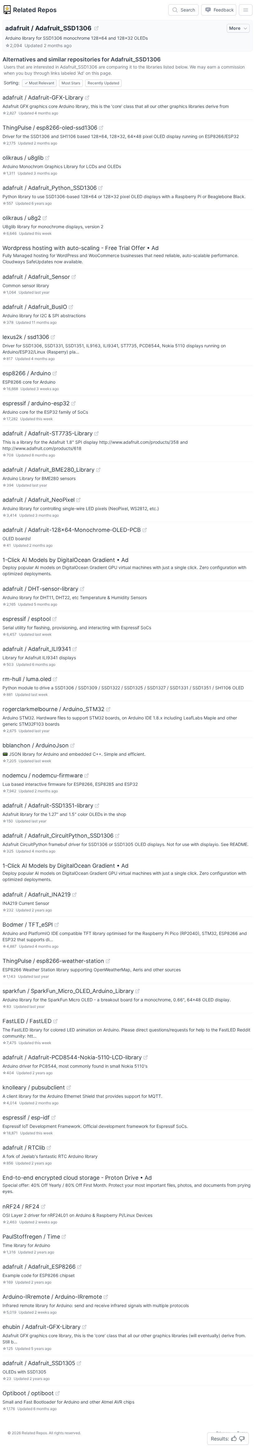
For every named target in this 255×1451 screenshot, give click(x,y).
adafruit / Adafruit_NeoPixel (38, 499)
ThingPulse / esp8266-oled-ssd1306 (49, 127)
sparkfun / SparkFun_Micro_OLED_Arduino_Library (68, 991)
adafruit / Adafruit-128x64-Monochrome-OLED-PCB (71, 530)
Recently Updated (103, 83)
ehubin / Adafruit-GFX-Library (41, 1327)
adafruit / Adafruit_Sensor (36, 277)
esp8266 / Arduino (26, 373)
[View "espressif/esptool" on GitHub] (54, 618)
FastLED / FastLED (27, 1021)
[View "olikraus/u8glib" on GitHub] (47, 157)
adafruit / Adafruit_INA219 (36, 894)
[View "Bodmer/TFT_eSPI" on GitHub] (56, 924)
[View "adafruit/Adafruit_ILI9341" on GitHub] (74, 649)
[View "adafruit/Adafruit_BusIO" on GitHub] (70, 307)
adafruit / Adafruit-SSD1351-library (47, 805)
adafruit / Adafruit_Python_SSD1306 (49, 188)
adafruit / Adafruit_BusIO (34, 307)
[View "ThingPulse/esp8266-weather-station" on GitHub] (107, 961)
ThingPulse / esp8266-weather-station (53, 961)
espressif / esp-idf (26, 1117)
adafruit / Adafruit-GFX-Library (42, 97)
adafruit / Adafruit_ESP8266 (39, 1266)
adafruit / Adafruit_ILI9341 (36, 649)
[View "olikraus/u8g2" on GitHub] (44, 218)
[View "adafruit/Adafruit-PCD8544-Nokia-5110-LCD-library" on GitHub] (145, 1057)
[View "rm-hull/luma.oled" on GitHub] (55, 679)
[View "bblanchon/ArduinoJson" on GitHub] (72, 745)
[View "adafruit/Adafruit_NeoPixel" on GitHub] (78, 499)
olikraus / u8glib (23, 157)
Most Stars (71, 83)
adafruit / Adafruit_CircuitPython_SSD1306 (58, 835)
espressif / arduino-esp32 (36, 403)
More (234, 28)
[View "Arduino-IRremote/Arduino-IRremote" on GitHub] (105, 1296)
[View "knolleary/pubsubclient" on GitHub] (68, 1087)
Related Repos (35, 10)
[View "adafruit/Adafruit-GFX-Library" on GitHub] (87, 97)
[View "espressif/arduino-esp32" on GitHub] (73, 403)
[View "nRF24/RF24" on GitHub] (43, 1206)
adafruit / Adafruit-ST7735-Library (47, 433)
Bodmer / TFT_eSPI (27, 924)
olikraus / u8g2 (21, 218)
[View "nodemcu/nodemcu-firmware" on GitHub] (86, 775)
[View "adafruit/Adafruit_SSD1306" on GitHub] (96, 28)
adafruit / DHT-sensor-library (40, 588)
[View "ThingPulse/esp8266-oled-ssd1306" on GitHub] (101, 127)
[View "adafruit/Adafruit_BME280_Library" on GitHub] (98, 469)
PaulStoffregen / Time (31, 1236)
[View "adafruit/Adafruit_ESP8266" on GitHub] (79, 1266)
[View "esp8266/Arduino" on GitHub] (54, 373)
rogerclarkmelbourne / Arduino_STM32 (53, 709)
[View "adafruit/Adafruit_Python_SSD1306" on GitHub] (100, 187)
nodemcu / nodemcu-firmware (42, 775)
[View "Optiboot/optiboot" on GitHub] (57, 1393)
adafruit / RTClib (23, 1147)
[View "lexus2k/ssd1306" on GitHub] (52, 337)
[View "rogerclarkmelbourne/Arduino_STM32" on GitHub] (108, 709)
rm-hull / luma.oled (26, 679)
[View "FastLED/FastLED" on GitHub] (55, 1021)
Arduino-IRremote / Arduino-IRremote (52, 1296)
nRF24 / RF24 (20, 1206)
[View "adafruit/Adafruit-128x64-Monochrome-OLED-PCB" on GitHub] (144, 529)
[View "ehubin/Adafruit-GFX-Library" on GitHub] (84, 1326)
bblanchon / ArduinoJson (35, 745)
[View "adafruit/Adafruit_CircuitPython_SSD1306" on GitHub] (117, 835)
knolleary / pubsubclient (33, 1087)
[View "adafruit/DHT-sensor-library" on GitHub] (82, 588)
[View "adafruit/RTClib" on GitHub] (48, 1147)
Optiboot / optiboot (28, 1393)
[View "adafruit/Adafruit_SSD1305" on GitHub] (78, 1363)
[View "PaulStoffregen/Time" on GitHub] (63, 1236)
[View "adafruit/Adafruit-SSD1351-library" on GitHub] (97, 805)
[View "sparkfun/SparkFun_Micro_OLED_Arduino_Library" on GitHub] (137, 991)
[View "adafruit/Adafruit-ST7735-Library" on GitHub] (96, 433)
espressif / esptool (26, 619)
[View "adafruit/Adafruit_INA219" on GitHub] (74, 894)
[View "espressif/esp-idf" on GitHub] (53, 1117)
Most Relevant (39, 83)
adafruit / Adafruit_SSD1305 (38, 1363)
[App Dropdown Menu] (246, 10)
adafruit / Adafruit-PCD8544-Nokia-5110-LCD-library (72, 1057)
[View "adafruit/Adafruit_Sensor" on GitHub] (73, 276)
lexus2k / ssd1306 (25, 337)
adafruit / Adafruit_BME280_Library (48, 469)
